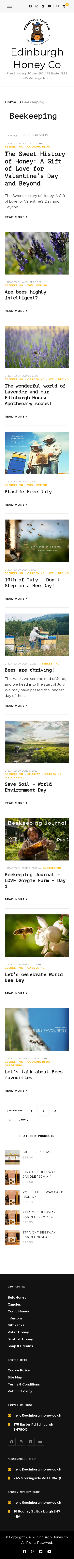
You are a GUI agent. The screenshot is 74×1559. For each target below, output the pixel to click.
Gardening (36, 379)
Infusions (15, 1318)
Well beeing (37, 285)
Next (22, 1120)
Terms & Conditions (24, 1384)
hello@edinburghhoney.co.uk (37, 1415)
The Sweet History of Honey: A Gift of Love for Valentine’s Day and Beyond (35, 169)
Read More (14, 217)
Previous (15, 1110)
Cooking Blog (38, 146)
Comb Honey (18, 1311)
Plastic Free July (28, 491)
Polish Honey (18, 1332)
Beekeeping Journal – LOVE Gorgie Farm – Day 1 (35, 880)
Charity (33, 774)
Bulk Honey (17, 1297)
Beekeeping (14, 146)
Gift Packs (16, 1325)
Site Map (15, 1377)
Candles (14, 1304)
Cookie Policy (19, 1370)
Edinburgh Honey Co (51, 1537)
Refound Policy (20, 1391)
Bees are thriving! (29, 670)
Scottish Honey (20, 1339)
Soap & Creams (20, 1346)
